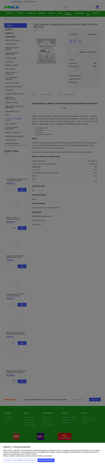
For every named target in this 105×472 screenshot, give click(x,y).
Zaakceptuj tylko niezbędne (13, 460)
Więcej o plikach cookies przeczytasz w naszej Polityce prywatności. (28, 456)
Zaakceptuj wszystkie (46, 460)
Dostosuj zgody (31, 460)
